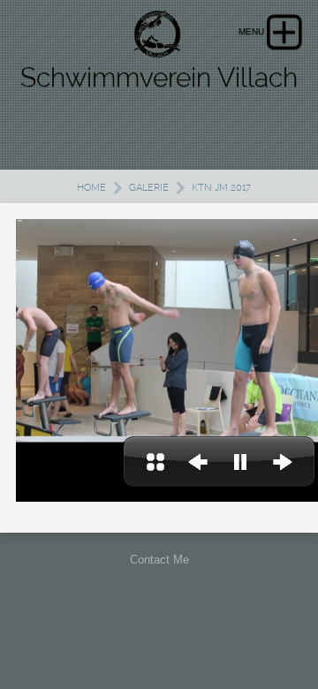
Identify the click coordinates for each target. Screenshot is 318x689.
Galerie (149, 187)
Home (91, 187)
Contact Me (159, 559)
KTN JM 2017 (221, 187)
